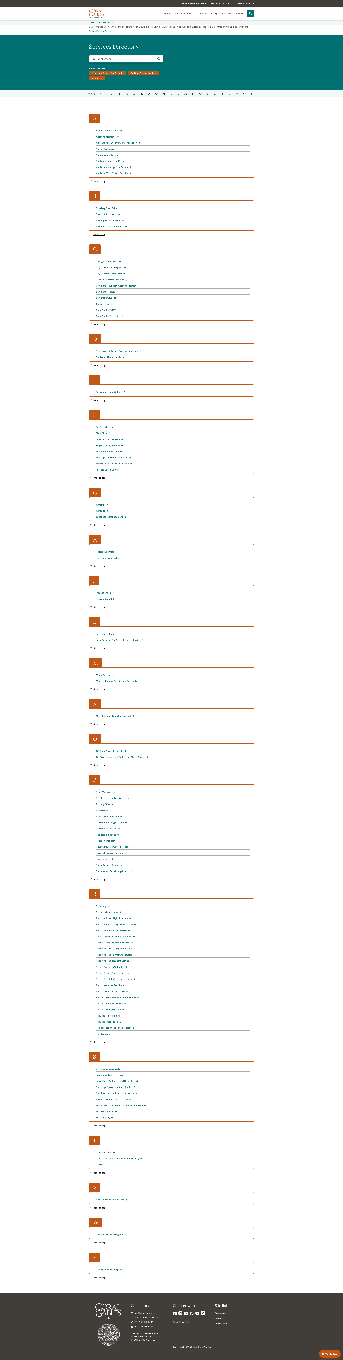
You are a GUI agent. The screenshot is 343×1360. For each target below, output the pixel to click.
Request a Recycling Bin (108, 1009)
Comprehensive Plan (106, 298)
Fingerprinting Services (108, 445)
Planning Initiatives (106, 835)
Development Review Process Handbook (117, 351)
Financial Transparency (108, 439)
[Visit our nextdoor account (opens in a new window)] (203, 1313)
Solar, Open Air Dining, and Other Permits (117, 1081)
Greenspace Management (109, 517)
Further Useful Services (108, 470)
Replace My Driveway (107, 912)
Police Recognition (105, 841)
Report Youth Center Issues (110, 991)
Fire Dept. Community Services (112, 457)
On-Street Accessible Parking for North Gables (120, 757)
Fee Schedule (103, 427)
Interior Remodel (105, 599)
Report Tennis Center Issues (111, 973)
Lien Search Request (106, 634)
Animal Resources (105, 149)
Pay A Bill (100, 810)
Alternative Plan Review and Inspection (116, 143)
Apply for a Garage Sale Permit (112, 167)
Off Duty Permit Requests (109, 751)
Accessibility (221, 1312)
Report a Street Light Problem (112, 918)
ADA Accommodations (107, 130)
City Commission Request (109, 267)
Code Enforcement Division (110, 279)
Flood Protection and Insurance (112, 463)
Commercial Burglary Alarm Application (116, 285)
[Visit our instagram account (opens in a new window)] (180, 1313)
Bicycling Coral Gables (107, 208)
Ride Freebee (103, 1034)
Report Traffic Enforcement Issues (114, 979)
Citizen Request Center (100, 31)
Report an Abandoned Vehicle (111, 930)
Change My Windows (107, 261)
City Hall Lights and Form (109, 273)
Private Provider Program (109, 853)
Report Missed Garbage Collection (114, 948)
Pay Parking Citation (106, 828)
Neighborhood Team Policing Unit (113, 716)
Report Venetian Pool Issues (111, 985)
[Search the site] (250, 13)
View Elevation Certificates (110, 1199)
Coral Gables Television (108, 316)
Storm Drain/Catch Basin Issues (112, 1099)
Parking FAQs (103, 804)
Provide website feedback (194, 3)
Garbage (100, 511)
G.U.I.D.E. (100, 505)
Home (167, 13)
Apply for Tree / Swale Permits (112, 173)
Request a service (246, 3)
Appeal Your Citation (107, 155)
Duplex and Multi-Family (108, 357)
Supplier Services (105, 1111)
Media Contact (103, 675)
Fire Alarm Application (107, 451)
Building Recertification (144, 73)
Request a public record (222, 3)
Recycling (101, 906)
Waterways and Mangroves (110, 1234)
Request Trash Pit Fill (107, 1022)
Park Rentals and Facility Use (111, 798)
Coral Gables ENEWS (106, 310)
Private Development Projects (112, 847)
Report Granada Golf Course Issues (114, 942)
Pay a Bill (98, 78)
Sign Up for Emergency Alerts (111, 1075)
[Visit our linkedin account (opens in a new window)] (175, 1313)
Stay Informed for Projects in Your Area (116, 1093)
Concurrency (102, 304)
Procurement (103, 859)
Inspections (102, 593)
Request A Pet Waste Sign (109, 1003)
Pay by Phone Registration (110, 822)
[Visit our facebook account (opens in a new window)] (192, 1313)
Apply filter (159, 59)
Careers (219, 1318)
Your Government (184, 13)
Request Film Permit (106, 1016)
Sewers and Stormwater (108, 1069)
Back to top (99, 181)
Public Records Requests (109, 865)
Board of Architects (106, 214)
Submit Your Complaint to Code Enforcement (119, 1105)
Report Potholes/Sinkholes (110, 967)
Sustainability (103, 1117)
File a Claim (101, 433)
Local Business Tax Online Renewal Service (118, 640)
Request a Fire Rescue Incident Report (116, 997)
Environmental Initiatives (109, 392)
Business (226, 13)
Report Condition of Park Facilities (114, 936)
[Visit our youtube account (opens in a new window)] (197, 1313)
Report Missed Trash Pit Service (112, 961)
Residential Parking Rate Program (113, 1028)
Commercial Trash (105, 292)
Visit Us (240, 13)
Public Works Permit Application (112, 871)
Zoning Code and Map (107, 1269)
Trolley (99, 1164)
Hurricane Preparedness (109, 558)
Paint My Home (104, 792)
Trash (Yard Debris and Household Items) (117, 1158)
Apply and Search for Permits (107, 73)
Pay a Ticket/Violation (107, 816)
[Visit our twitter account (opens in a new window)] (186, 1313)
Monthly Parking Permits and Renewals (116, 681)
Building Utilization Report (110, 226)
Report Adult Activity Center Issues (114, 924)
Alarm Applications (105, 137)
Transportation (104, 1152)
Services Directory (207, 13)
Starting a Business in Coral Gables (114, 1087)
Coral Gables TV (181, 1322)
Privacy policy (221, 1323)
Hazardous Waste (105, 552)
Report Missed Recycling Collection (114, 955)
